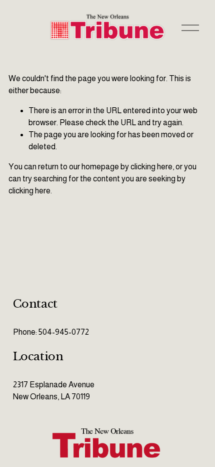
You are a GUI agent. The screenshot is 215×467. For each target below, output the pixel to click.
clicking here (151, 166)
